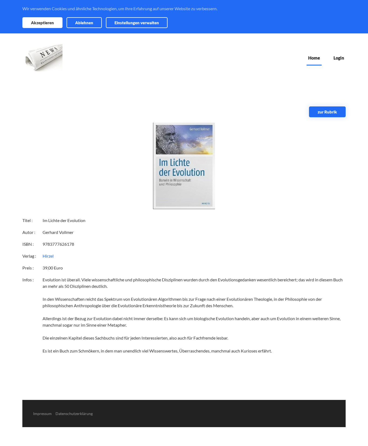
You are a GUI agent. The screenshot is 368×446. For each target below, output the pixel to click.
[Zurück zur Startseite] (42, 57)
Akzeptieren (42, 22)
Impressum (42, 413)
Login (339, 57)
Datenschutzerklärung (74, 413)
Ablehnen (84, 22)
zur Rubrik (327, 111)
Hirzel (48, 255)
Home (314, 57)
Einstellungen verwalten (136, 22)
